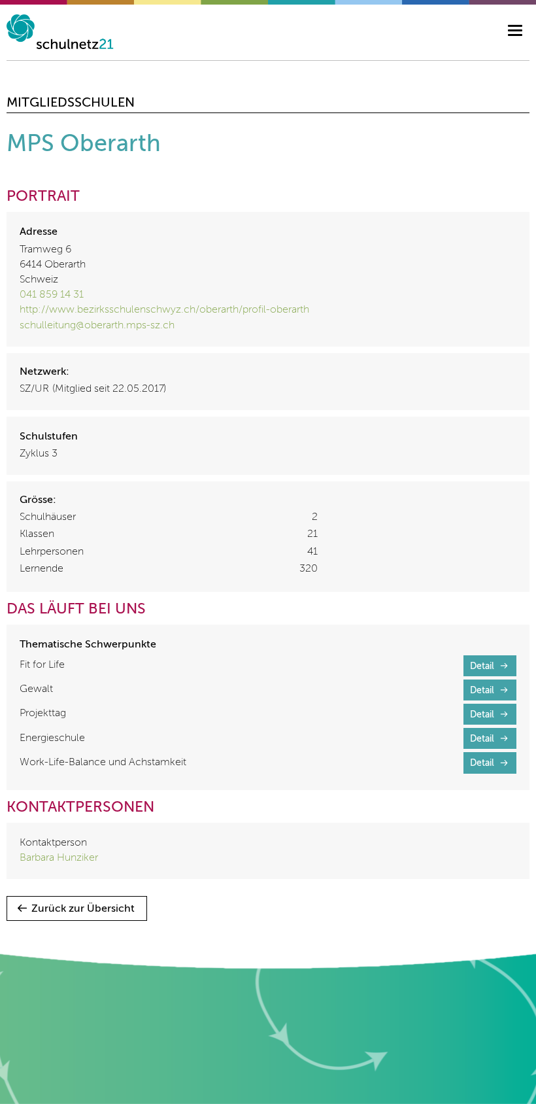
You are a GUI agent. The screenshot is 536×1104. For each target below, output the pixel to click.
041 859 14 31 (52, 295)
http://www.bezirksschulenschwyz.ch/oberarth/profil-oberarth (164, 310)
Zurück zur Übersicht (83, 909)
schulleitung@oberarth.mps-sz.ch (97, 325)
